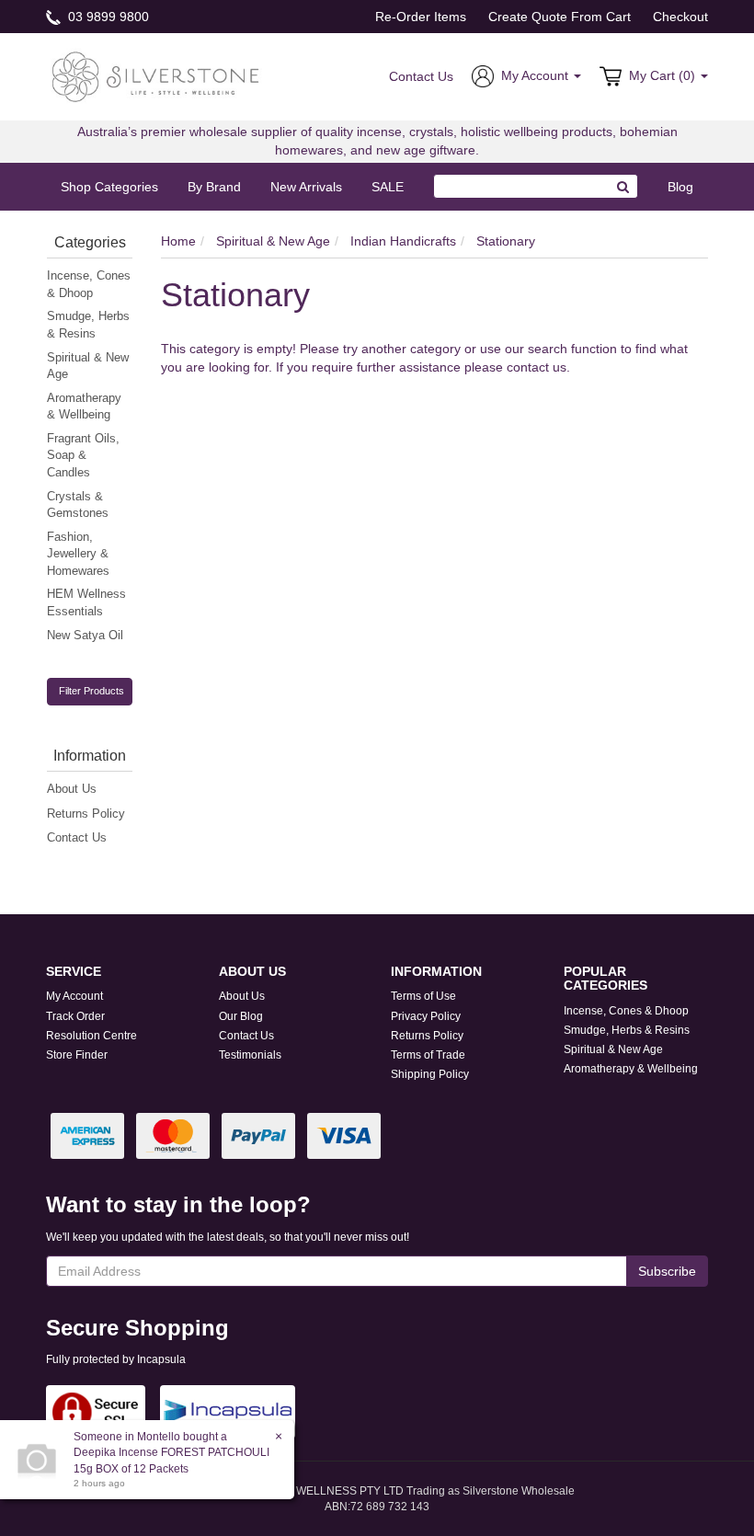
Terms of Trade (428, 1055)
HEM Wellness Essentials (86, 602)
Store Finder (77, 1055)
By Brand (214, 186)
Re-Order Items (420, 16)
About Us (72, 789)
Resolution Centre (91, 1035)
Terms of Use (423, 996)
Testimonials (250, 1055)
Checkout (680, 16)
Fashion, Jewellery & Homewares (78, 554)
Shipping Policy (430, 1074)
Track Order (75, 1016)
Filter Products (91, 690)
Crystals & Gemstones (78, 505)
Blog (680, 186)
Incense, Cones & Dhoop (89, 284)
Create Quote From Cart (559, 16)
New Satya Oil (85, 635)
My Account (74, 996)
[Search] (623, 186)
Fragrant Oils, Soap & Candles (83, 455)
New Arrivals (306, 186)
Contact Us (421, 76)
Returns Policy (86, 813)
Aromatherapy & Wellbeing (84, 406)
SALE (387, 186)
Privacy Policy (426, 1016)
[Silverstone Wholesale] (156, 75)
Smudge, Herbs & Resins (88, 324)
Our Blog (241, 1016)
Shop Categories (109, 186)
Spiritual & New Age (88, 366)
